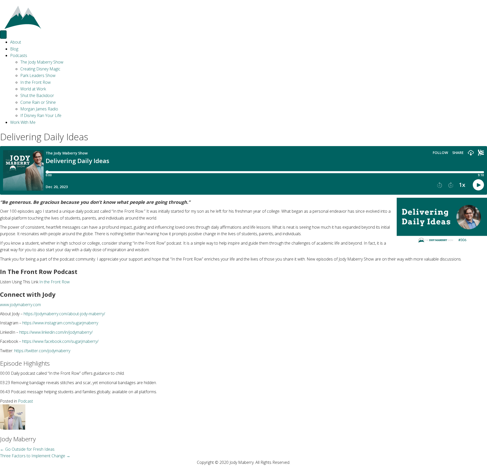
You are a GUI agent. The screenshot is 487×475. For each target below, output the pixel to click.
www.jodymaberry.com (20, 304)
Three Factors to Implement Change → (35, 456)
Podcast (25, 401)
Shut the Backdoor (37, 95)
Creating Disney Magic (40, 69)
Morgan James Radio (39, 109)
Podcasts (18, 55)
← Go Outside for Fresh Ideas (27, 449)
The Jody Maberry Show (41, 62)
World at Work (33, 89)
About (15, 42)
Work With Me (23, 122)
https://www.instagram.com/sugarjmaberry (60, 323)
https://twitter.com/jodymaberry (42, 350)
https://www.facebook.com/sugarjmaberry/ (60, 341)
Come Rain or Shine (38, 102)
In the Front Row (35, 82)
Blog (14, 49)
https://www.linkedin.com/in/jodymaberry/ (56, 332)
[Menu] (3, 34)
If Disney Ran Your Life (40, 115)
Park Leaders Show (38, 75)
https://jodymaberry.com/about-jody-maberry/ (64, 313)
